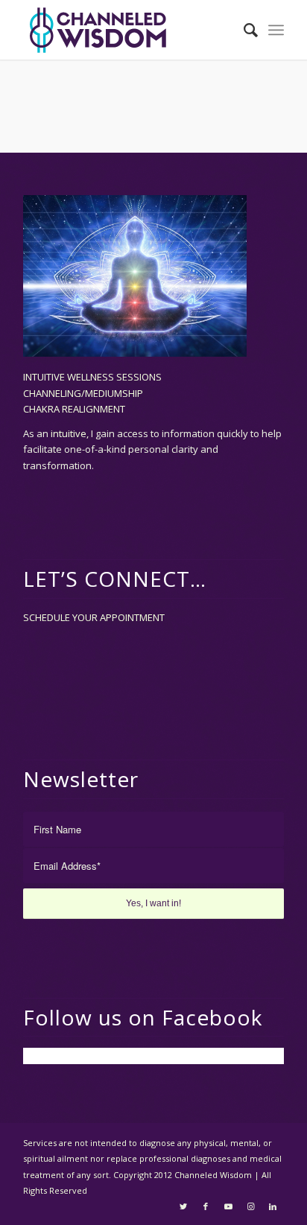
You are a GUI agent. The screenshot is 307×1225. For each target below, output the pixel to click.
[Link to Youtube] (228, 1206)
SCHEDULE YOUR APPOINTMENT (94, 617)
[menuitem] (243, 30)
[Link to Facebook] (205, 1206)
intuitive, (71, 433)
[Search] (243, 30)
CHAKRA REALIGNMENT (74, 409)
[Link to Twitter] (183, 1206)
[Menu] (276, 30)
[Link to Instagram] (250, 1206)
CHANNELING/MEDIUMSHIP (83, 393)
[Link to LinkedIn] (273, 1206)
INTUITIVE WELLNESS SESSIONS (92, 377)
